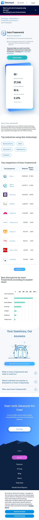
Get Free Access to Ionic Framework (19, 363)
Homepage (4, 18)
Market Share (14, 18)
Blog (19, 473)
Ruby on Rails (14, 250)
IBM (22, 51)
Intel (25, 51)
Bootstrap (13, 194)
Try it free (19, 429)
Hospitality (6, 155)
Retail (20, 143)
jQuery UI (12, 231)
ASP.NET (12, 204)
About (19, 478)
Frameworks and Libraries (9, 20)
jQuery (12, 176)
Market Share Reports (19, 487)
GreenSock (13, 259)
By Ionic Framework (13, 35)
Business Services (8, 143)
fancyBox (12, 241)
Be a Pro (19, 457)
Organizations (7, 149)
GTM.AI (8, 12)
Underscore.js (14, 222)
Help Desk (19, 483)
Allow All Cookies (19, 511)
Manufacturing (21, 149)
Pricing (19, 469)
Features (19, 464)
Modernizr (13, 213)
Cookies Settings (19, 516)
